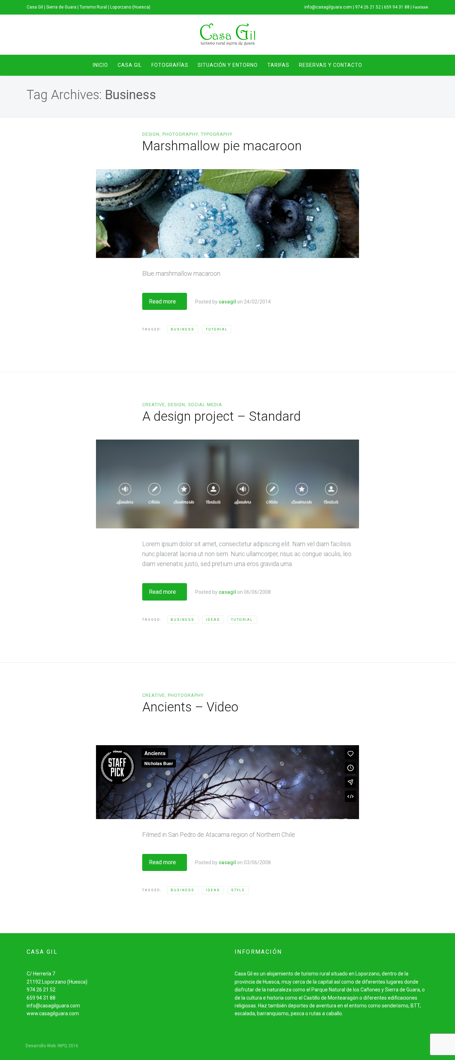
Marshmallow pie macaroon (222, 146)
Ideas (213, 620)
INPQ (62, 1045)
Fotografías (169, 65)
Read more (162, 301)
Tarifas (278, 65)
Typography (216, 134)
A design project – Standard (221, 416)
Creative (153, 404)
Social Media (205, 404)
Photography (180, 134)
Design (151, 134)
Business (182, 329)
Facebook (420, 7)
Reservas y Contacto (330, 65)
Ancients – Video (190, 707)
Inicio (100, 65)
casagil (227, 302)
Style (238, 890)
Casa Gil (130, 65)
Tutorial (217, 329)
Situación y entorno (228, 65)
